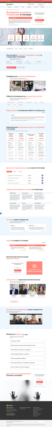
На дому (15, 171)
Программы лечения (10, 48)
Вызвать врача (41, 4)
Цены (16, 48)
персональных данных (39, 22)
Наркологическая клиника (9, 422)
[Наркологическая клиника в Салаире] (10, 4)
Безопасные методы (38, 193)
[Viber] (26, 334)
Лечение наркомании (22, 408)
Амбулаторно (20, 171)
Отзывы (19, 2)
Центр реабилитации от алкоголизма (38, 408)
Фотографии (15, 2)
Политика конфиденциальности (10, 421)
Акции (25, 48)
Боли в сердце (20, 104)
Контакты (38, 2)
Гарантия (26, 2)
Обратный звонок (17, 270)
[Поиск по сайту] (45, 421)
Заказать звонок (39, 381)
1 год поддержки (37, 203)
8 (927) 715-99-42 (31, 4)
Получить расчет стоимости (11, 67)
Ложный (12, 115)
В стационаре (9, 171)
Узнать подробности (23, 250)
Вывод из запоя (35, 412)
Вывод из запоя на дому (36, 414)
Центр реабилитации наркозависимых (25, 407)
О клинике (12, 2)
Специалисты (22, 2)
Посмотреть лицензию (14, 301)
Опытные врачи (25, 193)
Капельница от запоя (36, 411)
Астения (14, 104)
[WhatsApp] (27, 334)
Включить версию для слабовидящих (11, 409)
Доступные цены (13, 203)
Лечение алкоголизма (36, 407)
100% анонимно (13, 193)
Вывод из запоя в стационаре (37, 413)
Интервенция (7, 2)
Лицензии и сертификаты (33, 2)
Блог (28, 2)
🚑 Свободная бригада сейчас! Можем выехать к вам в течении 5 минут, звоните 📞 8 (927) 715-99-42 (26, 0)
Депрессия (8, 104)
